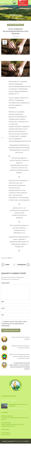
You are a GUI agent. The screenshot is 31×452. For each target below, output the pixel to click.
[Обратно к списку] (14, 264)
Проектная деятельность (18, 18)
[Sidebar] (2, 138)
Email (3, 308)
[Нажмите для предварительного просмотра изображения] (15, 69)
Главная (8, 18)
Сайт (2, 315)
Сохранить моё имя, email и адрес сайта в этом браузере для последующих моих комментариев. (14, 323)
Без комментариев (12, 400)
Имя (3, 301)
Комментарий (5, 283)
